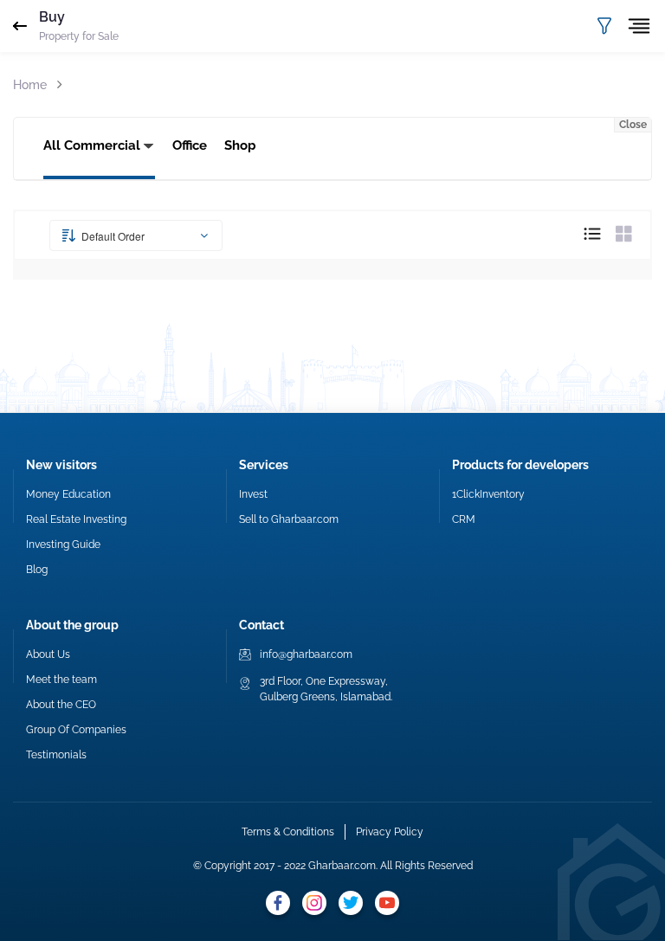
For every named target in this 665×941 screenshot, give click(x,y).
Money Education (68, 494)
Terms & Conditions (288, 832)
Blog (37, 570)
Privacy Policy (389, 832)
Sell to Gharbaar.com (289, 519)
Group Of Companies (76, 730)
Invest (253, 494)
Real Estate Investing (76, 519)
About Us (48, 654)
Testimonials (56, 755)
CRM (463, 519)
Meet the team (61, 680)
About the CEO (61, 705)
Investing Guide (63, 544)
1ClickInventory (488, 494)
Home (30, 85)
